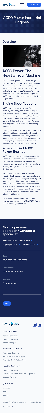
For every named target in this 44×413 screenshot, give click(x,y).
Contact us (34, 5)
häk (11, 406)
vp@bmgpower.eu (10, 245)
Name (5, 256)
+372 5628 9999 (28, 245)
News (5, 391)
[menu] (22, 4)
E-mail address (8, 268)
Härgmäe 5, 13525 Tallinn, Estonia (16, 240)
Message (6, 279)
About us (6, 388)
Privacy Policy (35, 402)
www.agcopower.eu (17, 203)
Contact (6, 395)
